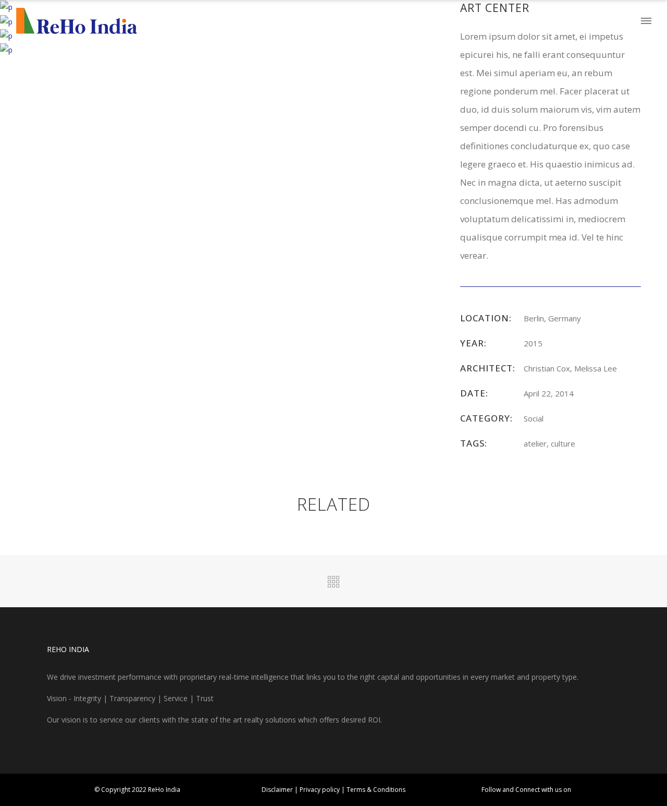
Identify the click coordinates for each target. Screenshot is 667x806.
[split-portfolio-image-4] (6, 49)
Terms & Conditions (376, 789)
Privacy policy (320, 789)
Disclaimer (278, 789)
